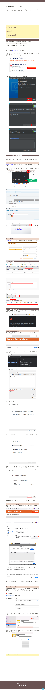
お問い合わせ (24, 683)
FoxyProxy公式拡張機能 (9, 164)
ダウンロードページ (15, 50)
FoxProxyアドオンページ (10, 240)
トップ (11, 683)
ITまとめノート (4, 1)
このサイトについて (17, 683)
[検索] (43, 1)
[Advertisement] (22, 17)
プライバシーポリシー (31, 683)
